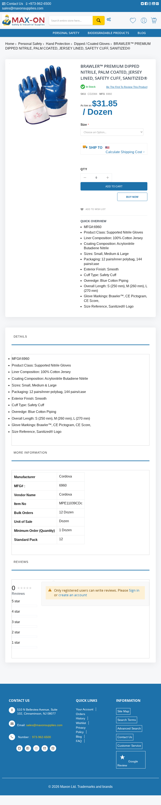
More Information (30, 452)
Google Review (127, 763)
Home (9, 44)
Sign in (134, 590)
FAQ (79, 741)
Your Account (84, 709)
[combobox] (77, 20)
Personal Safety (30, 44)
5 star (16, 601)
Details (20, 336)
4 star (16, 611)
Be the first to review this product (126, 87)
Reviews (21, 562)
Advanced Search (129, 728)
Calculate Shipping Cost (124, 152)
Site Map (123, 711)
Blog (79, 736)
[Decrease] (85, 178)
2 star (16, 632)
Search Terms (126, 719)
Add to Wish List (95, 209)
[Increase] (107, 178)
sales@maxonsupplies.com (22, 8)
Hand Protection (58, 44)
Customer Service (129, 745)
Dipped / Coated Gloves (92, 44)
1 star (16, 642)
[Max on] (23, 20)
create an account (72, 595)
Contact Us (14, 3)
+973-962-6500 (39, 3)
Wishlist (81, 723)
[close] (136, 785)
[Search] (99, 20)
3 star (16, 622)
